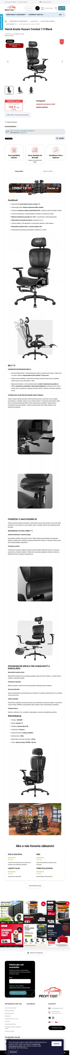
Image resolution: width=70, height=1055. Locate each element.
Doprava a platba (22, 2)
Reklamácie (8, 1016)
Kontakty (7, 1021)
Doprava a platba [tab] (48, 171)
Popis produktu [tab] (19, 171)
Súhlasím (56, 1044)
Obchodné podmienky (10, 2)
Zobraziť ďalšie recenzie (35, 885)
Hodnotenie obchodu (10, 1024)
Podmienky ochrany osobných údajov (13, 1027)
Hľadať (37, 8)
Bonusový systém (9, 1031)
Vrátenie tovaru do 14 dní (11, 1018)
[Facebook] (49, 1017)
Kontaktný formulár (57, 1027)
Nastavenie (13, 1052)
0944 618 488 (56, 1012)
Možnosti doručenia (42, 107)
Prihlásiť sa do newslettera (18, 993)
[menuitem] (16, 14)
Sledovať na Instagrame (36, 952)
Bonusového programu (23, 115)
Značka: (9, 35)
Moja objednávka (9, 1013)
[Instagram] (53, 1017)
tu (26, 1048)
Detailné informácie (10, 126)
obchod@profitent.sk (57, 1008)
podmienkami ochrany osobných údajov (19, 987)
